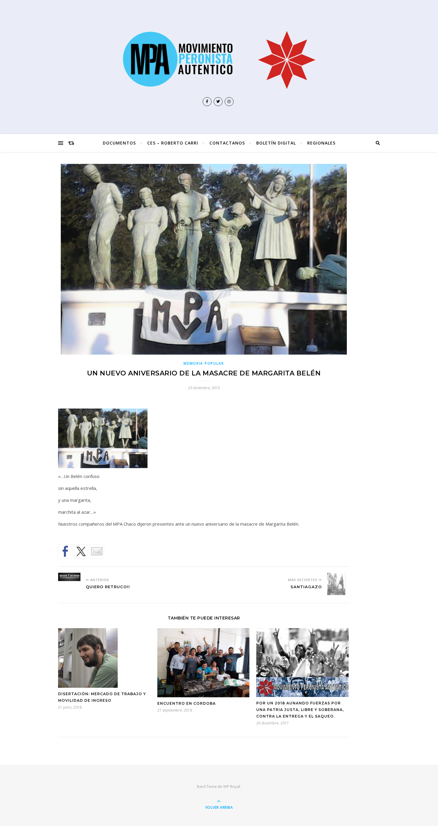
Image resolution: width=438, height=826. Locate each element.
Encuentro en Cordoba (186, 703)
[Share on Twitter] (81, 551)
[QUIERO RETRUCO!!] (69, 577)
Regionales (321, 143)
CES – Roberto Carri (172, 143)
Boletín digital (276, 143)
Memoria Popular (204, 363)
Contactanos (227, 143)
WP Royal (231, 786)
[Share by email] (97, 551)
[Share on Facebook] (65, 551)
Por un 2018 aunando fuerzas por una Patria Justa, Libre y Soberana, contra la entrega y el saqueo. (300, 709)
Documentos (119, 143)
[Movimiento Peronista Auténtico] (219, 59)
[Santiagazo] (338, 584)
